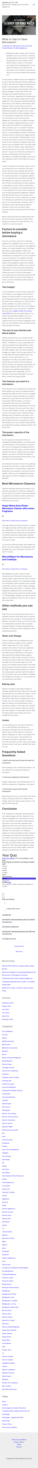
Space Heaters (7, 1333)
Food (3, 1136)
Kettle (4, 1205)
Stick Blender (6, 1343)
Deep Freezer (6, 1103)
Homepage (6, 1414)
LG (3, 1228)
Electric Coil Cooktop (9, 1113)
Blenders (5, 1051)
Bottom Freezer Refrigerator (11, 1057)
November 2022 (7, 1019)
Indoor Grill (5, 1189)
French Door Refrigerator (10, 1149)
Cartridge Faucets (8, 1067)
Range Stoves (7, 1284)
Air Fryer (5, 1035)
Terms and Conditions (9, 1427)
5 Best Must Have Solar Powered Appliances (17, 978)
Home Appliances (8, 1182)
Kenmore (5, 1202)
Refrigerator (6, 1291)
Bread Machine (7, 1061)
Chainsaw (5, 1074)
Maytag (4, 1235)
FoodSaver (5, 1143)
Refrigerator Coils (8, 1297)
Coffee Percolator (8, 1084)
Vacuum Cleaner (7, 1356)
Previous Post (19, 946)
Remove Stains (7, 1317)
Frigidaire (5, 1153)
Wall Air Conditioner (8, 1370)
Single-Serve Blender (9, 1330)
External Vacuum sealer (10, 1130)
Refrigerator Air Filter (9, 1294)
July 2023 (5, 1009)
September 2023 (8, 1003)
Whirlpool (5, 1379)
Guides (4, 1166)
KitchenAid (5, 1222)
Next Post (19, 951)
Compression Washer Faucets (12, 1090)
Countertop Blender (8, 1097)
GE (3, 1163)
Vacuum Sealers (7, 1360)
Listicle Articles (7, 1232)
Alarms (4, 1038)
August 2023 (6, 1006)
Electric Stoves (7, 1123)
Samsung (5, 1324)
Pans (3, 1261)
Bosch (4, 1054)
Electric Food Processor (10, 1117)
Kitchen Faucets (7, 1212)
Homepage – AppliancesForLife (12, 1417)
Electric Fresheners (8, 1120)
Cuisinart (5, 1100)
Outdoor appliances (8, 1258)
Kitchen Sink (6, 1218)
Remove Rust (6, 1314)
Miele (4, 1241)
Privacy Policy (7, 1424)
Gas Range (6, 1159)
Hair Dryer (5, 1169)
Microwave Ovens (19, 46)
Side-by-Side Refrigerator (11, 1327)
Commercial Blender (9, 1087)
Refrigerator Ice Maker (9, 1300)
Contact (5, 1405)
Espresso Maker (7, 1127)
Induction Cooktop (8, 1192)
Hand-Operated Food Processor (13, 1176)
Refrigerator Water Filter (10, 1307)
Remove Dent (6, 1310)
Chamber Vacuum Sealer (10, 1077)
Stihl (3, 1346)
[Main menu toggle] (34, 5)
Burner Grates (7, 1064)
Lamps (4, 1225)
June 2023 (5, 1013)
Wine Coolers (6, 1386)
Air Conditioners (7, 1031)
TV (3, 1353)
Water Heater (6, 1376)
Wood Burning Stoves (9, 1389)
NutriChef (5, 1255)
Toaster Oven (6, 1350)
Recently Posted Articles (10, 1287)
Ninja (3, 1248)
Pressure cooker (7, 1278)
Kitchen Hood (6, 1215)
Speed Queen (6, 1337)
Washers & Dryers (8, 1373)
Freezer (4, 1146)
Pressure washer (8, 1281)
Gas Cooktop (6, 1156)
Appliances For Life (10, 2)
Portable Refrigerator (9, 1274)
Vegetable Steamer (8, 1363)
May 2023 (5, 1016)
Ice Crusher (6, 1186)
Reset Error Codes (8, 1320)
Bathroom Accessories (9, 1048)
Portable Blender (7, 1271)
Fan (3, 1133)
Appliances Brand (8, 1041)
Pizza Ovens (6, 1264)
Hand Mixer (6, 1172)
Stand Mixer (6, 1340)
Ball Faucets (6, 1044)
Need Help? (6, 1421)
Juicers (4, 1195)
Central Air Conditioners (10, 1071)
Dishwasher (6, 1110)
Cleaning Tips (7, 46)
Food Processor (7, 1140)
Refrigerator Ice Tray (9, 1304)
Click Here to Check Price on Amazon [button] (15, 521)
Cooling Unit (6, 1094)
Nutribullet (5, 1251)
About (4, 1401)
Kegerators (6, 1199)
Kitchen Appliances (8, 1209)
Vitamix (4, 1366)
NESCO (4, 1245)
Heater (4, 1179)
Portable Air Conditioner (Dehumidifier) (15, 1268)
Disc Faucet (6, 1107)
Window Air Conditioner (10, 1383)
